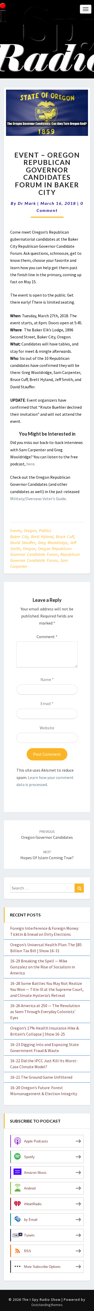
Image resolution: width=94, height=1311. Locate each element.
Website (47, 727)
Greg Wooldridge (52, 542)
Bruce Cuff (65, 536)
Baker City (19, 536)
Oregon (30, 530)
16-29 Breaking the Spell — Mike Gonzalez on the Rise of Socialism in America (42, 966)
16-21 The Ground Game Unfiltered (41, 1077)
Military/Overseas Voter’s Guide (38, 498)
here (30, 463)
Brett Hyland (42, 536)
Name (47, 679)
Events (15, 530)
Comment (47, 636)
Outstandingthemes (47, 1304)
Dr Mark (27, 203)
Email (47, 703)
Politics (45, 530)
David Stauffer (22, 542)
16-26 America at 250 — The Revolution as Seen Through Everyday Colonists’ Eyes (45, 1011)
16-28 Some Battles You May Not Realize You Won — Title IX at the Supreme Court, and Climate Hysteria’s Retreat (47, 989)
